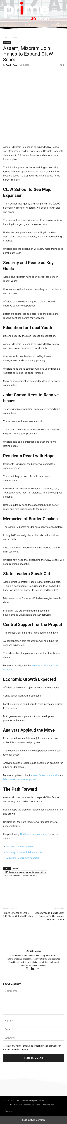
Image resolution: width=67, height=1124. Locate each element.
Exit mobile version (33, 1119)
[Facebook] (6, 72)
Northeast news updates (33, 834)
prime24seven (29, 876)
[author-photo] (33, 946)
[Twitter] (13, 72)
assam (15, 868)
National (15, 37)
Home (6, 37)
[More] (35, 72)
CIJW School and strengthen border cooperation (25, 872)
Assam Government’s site (45, 775)
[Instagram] (28, 969)
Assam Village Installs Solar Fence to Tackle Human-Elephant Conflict (49, 916)
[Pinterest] (20, 72)
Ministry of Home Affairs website (24, 852)
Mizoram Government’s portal (19, 779)
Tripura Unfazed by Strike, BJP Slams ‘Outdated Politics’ (18, 915)
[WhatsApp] (28, 72)
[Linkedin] (34, 969)
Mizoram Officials (12, 876)
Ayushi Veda (11, 65)
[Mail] (39, 969)
